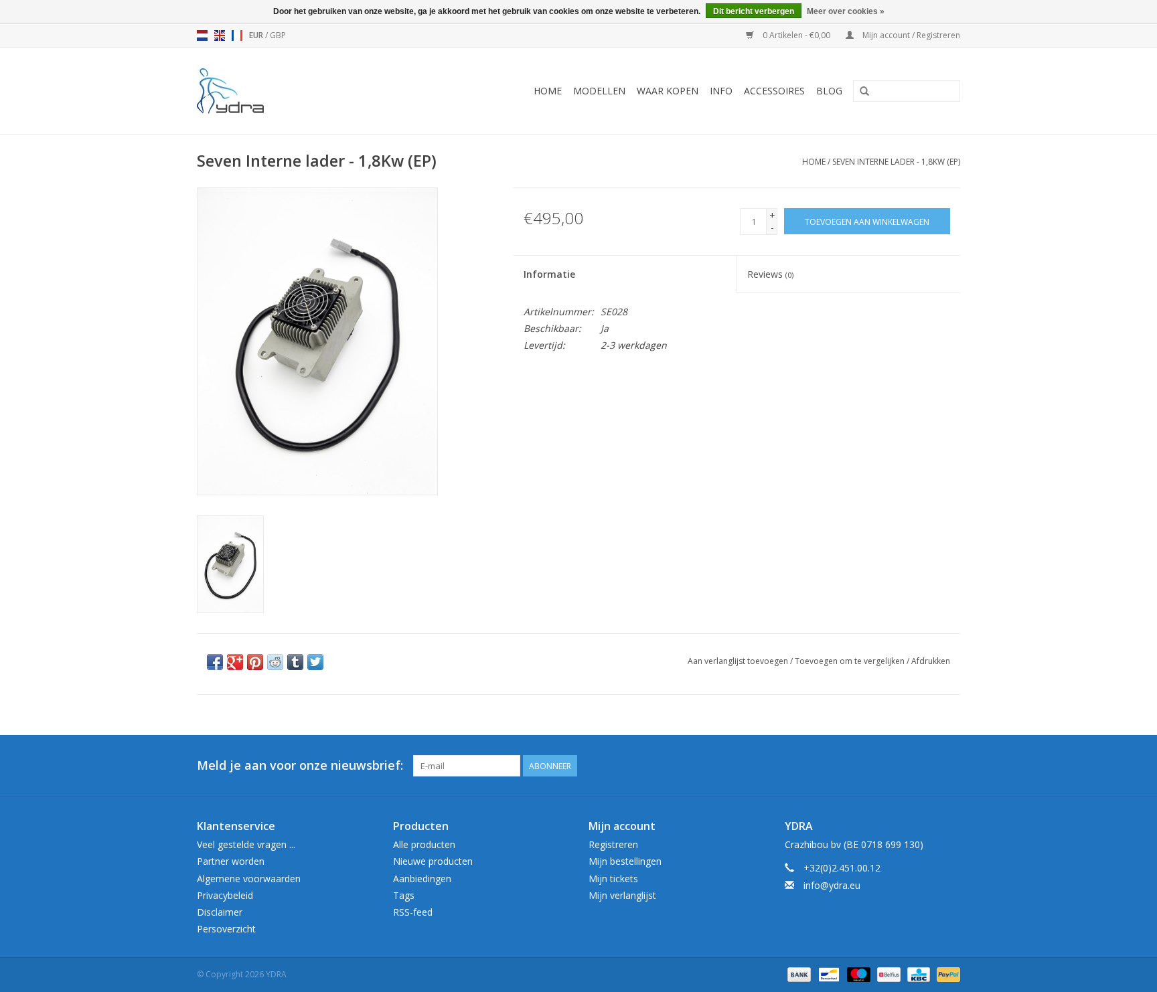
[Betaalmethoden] (798, 973)
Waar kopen (667, 90)
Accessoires (774, 90)
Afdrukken (930, 661)
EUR (257, 35)
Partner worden (230, 861)
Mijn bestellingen (625, 861)
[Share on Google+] (235, 662)
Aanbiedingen (422, 878)
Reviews (770, 274)
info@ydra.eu (831, 885)
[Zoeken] (864, 91)
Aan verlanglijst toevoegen (738, 661)
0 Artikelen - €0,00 (796, 35)
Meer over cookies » (845, 11)
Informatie (549, 274)
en (219, 35)
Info (721, 90)
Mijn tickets (613, 878)
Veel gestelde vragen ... (246, 844)
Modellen (599, 90)
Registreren (613, 844)
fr (237, 35)
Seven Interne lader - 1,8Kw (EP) (896, 161)
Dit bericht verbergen (753, 11)
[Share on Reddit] (275, 662)
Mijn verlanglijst (622, 895)
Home (548, 90)
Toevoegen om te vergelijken (851, 661)
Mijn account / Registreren (910, 35)
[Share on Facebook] (215, 662)
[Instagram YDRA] (949, 765)
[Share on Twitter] (315, 662)
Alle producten (424, 844)
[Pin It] (255, 662)
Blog (829, 90)
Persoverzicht (226, 928)
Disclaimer (219, 912)
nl (202, 35)
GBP (278, 35)
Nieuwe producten (433, 861)
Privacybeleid (225, 895)
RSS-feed (413, 912)
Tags (403, 895)
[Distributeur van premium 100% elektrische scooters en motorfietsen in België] (248, 91)
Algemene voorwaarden (249, 878)
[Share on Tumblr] (295, 662)
